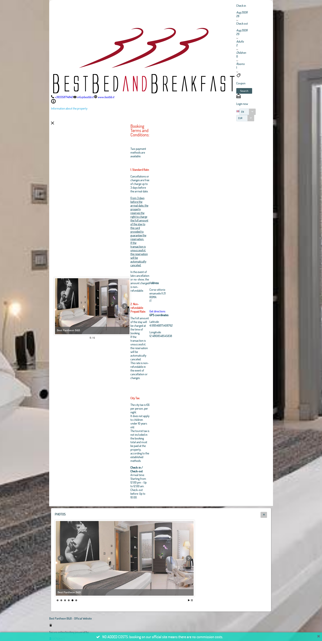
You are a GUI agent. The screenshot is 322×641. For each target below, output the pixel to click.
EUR (240, 118)
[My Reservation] (238, 97)
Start (189, 600)
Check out (242, 23)
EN (242, 111)
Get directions (157, 311)
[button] (244, 91)
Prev (60, 306)
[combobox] (247, 112)
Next (125, 306)
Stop (192, 600)
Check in (241, 5)
